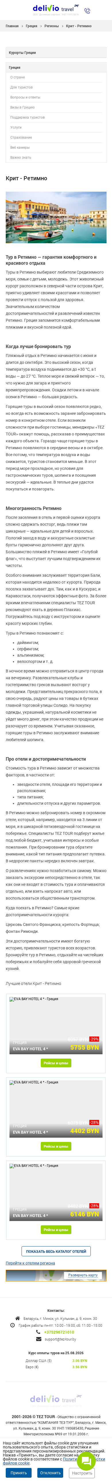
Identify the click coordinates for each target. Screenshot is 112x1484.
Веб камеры (20, 148)
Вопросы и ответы (25, 97)
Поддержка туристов (27, 117)
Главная (12, 25)
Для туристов (21, 87)
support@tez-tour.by (60, 1339)
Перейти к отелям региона (30, 1263)
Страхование (21, 138)
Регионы (52, 25)
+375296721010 (59, 1332)
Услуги (16, 127)
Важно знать (20, 158)
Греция (31, 25)
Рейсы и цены (56, 1062)
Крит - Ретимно (79, 25)
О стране (17, 77)
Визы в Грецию (22, 107)
